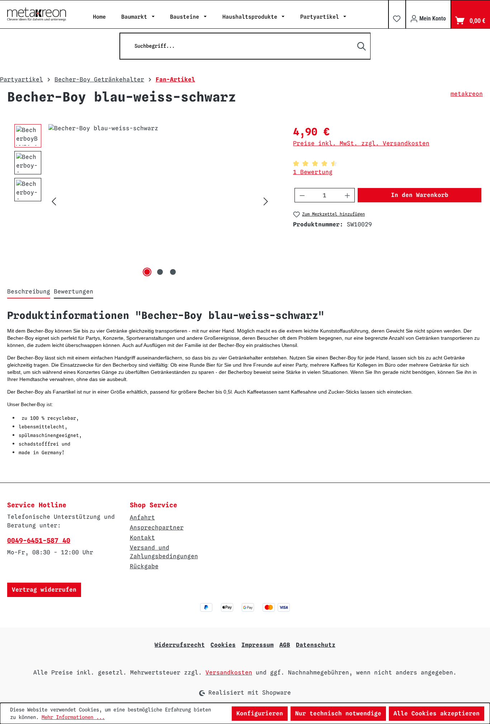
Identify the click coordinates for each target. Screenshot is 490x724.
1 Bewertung (313, 172)
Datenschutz (315, 644)
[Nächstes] (265, 201)
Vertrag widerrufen (44, 589)
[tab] (28, 292)
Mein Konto (432, 18)
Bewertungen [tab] (73, 291)
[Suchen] (362, 46)
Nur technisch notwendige (338, 713)
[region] (143, 201)
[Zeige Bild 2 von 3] (160, 272)
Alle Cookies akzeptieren (437, 713)
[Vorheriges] (53, 201)
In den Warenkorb (419, 195)
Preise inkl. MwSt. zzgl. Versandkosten (361, 143)
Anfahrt (142, 517)
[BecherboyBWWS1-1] (159, 201)
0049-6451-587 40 (38, 540)
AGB (284, 644)
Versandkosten (229, 672)
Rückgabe (144, 566)
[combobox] (245, 46)
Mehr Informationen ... (73, 717)
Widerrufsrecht (180, 644)
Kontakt (142, 537)
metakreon (467, 93)
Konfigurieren (259, 713)
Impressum (257, 644)
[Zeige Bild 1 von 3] (147, 272)
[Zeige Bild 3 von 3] (173, 272)
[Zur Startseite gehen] (36, 14)
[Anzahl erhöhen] (347, 195)
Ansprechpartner (157, 527)
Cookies (223, 644)
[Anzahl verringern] (302, 195)
